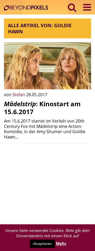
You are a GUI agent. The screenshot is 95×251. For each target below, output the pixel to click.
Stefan (19, 94)
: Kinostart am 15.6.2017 (42, 107)
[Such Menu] (72, 7)
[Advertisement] (47, 181)
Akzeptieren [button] (42, 243)
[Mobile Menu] (87, 7)
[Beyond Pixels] (27, 8)
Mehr (61, 243)
